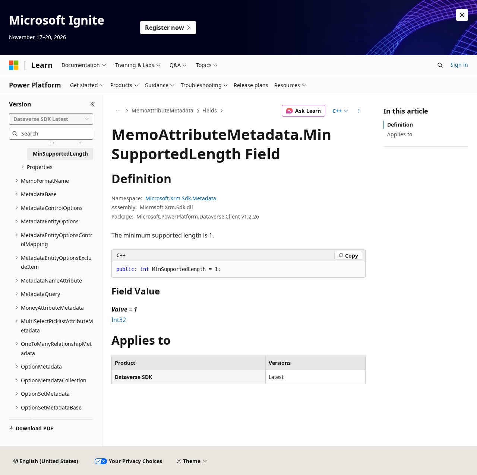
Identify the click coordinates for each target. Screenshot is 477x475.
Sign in (459, 64)
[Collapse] (92, 104)
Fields (209, 110)
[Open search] (440, 65)
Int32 (118, 320)
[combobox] (51, 119)
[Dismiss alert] (462, 15)
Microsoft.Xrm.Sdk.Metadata (180, 198)
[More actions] (359, 111)
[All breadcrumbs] (117, 111)
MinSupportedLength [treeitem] (60, 153)
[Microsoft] (14, 65)
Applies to (399, 134)
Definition (400, 124)
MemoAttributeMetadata (162, 110)
